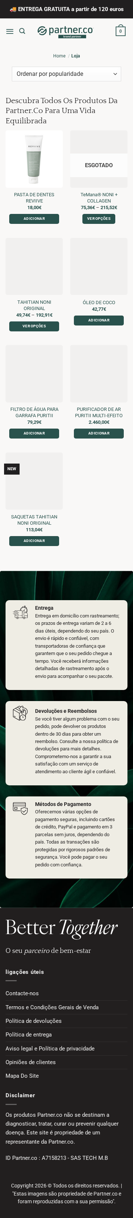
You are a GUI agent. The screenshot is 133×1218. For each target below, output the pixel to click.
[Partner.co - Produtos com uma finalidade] (65, 31)
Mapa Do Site (22, 1076)
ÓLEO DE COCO (99, 302)
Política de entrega (29, 1034)
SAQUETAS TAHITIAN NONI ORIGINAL (34, 520)
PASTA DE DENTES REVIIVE (34, 198)
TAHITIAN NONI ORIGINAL (34, 305)
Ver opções (98, 218)
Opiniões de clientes (31, 1062)
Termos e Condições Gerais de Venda (52, 1007)
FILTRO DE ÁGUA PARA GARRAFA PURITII (34, 412)
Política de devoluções (34, 1021)
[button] (10, 31)
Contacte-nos (22, 993)
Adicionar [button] (34, 218)
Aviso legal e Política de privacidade (50, 1048)
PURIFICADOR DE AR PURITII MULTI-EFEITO (99, 412)
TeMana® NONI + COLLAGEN (99, 198)
